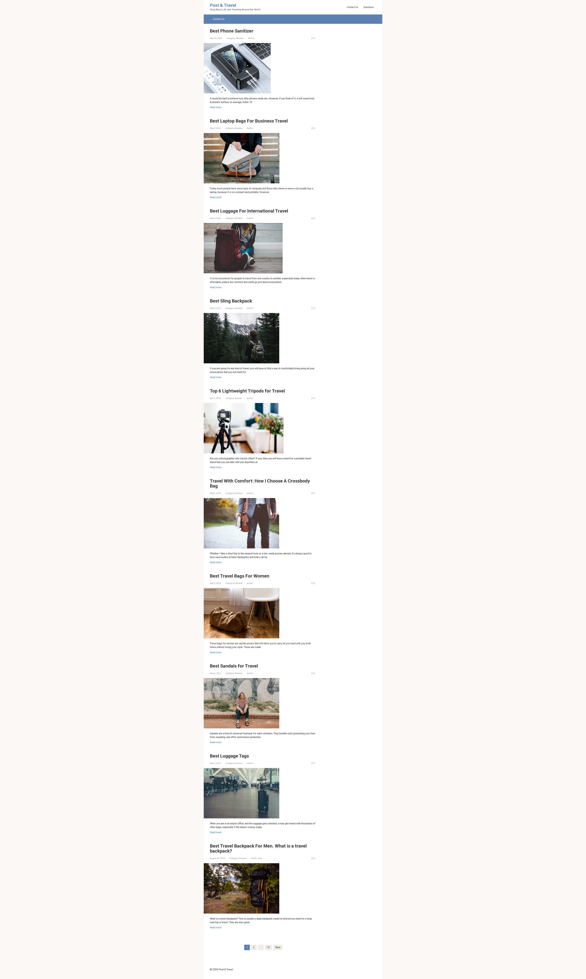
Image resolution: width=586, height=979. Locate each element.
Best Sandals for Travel (234, 666)
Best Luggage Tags (229, 756)
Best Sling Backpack (231, 301)
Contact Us (352, 7)
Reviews (240, 38)
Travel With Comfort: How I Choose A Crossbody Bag (260, 483)
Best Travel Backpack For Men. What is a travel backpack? (258, 848)
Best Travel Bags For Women (239, 576)
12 (268, 947)
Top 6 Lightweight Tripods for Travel (247, 391)
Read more (215, 107)
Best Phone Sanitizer (231, 31)
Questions (369, 7)
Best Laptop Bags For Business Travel (249, 121)
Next (277, 947)
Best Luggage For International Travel (249, 211)
